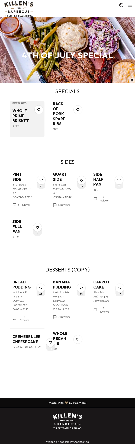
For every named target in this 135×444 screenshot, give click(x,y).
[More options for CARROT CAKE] (119, 288)
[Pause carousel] (132, 80)
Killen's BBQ (67, 421)
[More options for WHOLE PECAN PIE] (78, 339)
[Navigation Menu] (130, 5)
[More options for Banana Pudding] (81, 288)
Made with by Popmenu (45, 402)
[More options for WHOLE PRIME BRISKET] (39, 109)
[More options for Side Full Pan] (37, 227)
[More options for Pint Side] (41, 180)
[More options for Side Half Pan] (119, 180)
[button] (27, 119)
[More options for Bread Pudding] (41, 288)
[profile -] (121, 5)
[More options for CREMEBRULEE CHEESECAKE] (50, 342)
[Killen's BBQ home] (18, 9)
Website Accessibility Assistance (67, 441)
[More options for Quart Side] (81, 180)
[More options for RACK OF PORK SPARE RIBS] (78, 109)
